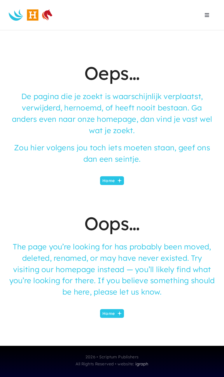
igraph (141, 364)
